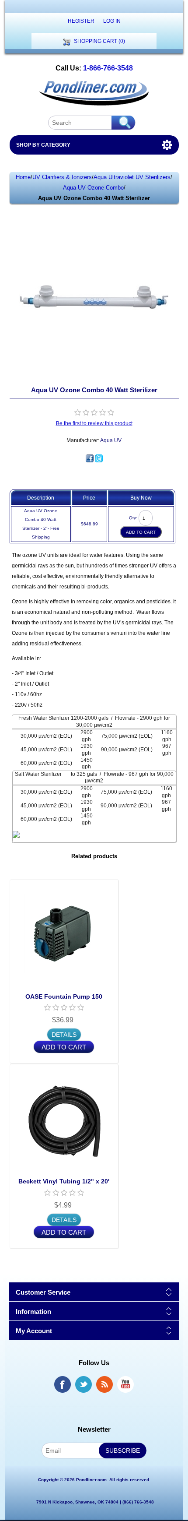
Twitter (83, 1384)
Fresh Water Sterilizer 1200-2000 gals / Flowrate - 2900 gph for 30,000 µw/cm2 (94, 721)
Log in (112, 21)
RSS (104, 1384)
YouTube (125, 1384)
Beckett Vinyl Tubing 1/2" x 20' (63, 1181)
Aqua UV (111, 440)
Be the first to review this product (94, 423)
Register (81, 21)
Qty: (133, 517)
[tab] (94, 722)
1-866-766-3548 (108, 68)
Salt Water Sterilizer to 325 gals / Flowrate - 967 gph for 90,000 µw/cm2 (94, 777)
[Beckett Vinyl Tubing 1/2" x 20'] (64, 1118)
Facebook (62, 1384)
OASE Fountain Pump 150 (63, 996)
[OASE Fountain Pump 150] (64, 933)
